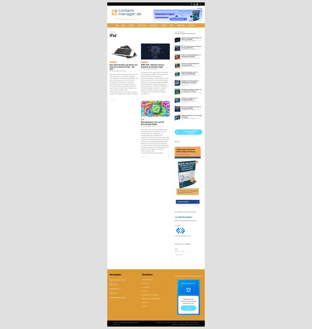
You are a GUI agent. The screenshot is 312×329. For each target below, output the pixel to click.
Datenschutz (145, 283)
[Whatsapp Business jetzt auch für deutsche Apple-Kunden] (153, 109)
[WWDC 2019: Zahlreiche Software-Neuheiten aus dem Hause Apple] (153, 51)
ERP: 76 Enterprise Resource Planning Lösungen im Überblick (191, 46)
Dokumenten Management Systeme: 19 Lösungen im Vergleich (191, 107)
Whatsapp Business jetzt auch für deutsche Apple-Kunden (152, 123)
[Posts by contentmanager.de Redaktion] (110, 71)
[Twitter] (197, 4)
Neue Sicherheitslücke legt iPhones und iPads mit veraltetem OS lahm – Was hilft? (123, 67)
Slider (114, 62)
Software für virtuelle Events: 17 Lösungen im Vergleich (189, 98)
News (111, 62)
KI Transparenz (146, 287)
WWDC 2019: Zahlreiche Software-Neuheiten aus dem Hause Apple (153, 66)
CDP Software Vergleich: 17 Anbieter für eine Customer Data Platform (191, 90)
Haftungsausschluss (147, 279)
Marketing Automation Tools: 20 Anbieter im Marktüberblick (189, 72)
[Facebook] (191, 4)
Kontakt (144, 306)
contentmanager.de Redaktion (119, 71)
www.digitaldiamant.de (118, 298)
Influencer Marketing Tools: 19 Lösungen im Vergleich (191, 116)
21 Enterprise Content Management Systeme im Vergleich (190, 64)
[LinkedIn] (194, 4)
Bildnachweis (145, 302)
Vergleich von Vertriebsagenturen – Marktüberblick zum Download (190, 81)
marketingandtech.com (183, 236)
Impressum (145, 291)
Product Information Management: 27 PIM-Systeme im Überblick (191, 55)
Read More (112, 99)
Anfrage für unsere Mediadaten (150, 295)
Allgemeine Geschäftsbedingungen (151, 298)
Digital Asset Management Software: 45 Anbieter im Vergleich (191, 38)
